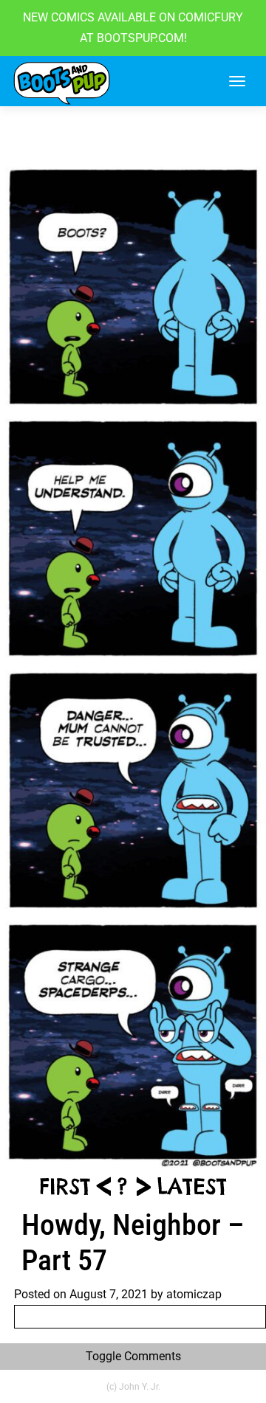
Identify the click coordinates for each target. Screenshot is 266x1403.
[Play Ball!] (64, 1185)
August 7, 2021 (108, 1294)
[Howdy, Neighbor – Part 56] (103, 1185)
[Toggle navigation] (237, 81)
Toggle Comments (133, 1356)
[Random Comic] (122, 1185)
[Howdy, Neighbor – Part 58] (143, 1185)
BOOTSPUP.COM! (140, 38)
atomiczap (194, 1294)
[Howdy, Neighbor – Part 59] (192, 1185)
